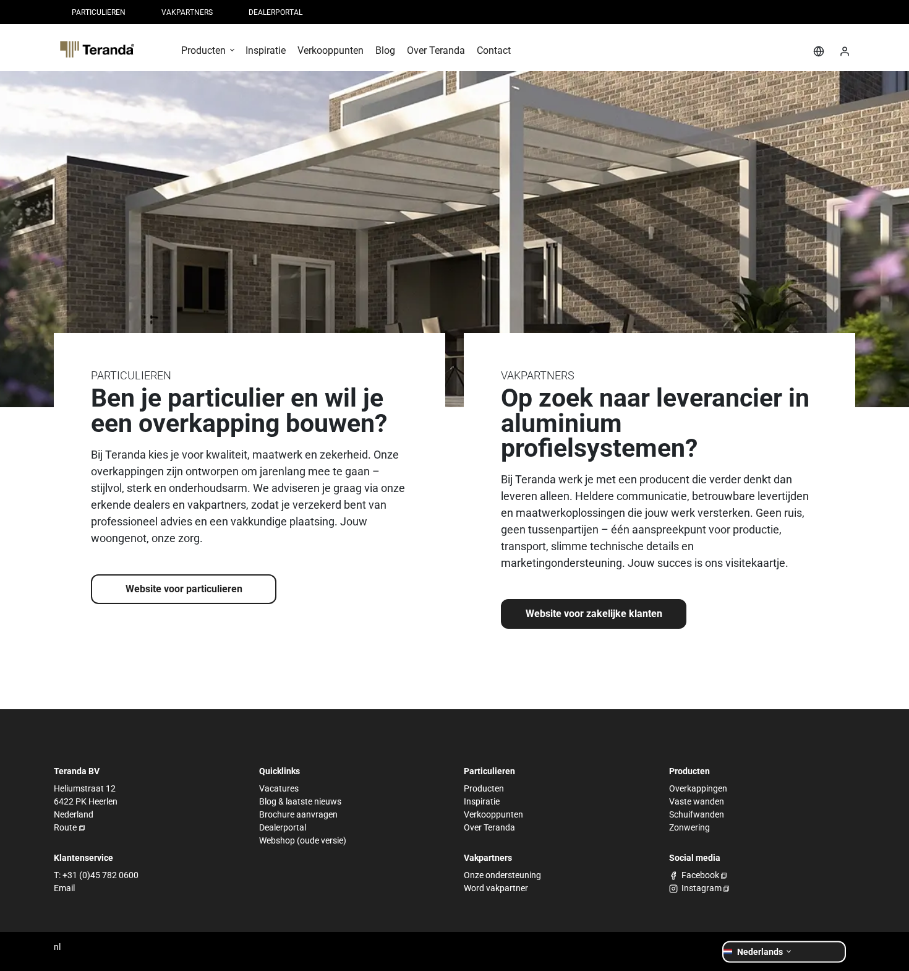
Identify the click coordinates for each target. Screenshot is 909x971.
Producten (484, 788)
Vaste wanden (696, 801)
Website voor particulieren (184, 589)
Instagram (701, 888)
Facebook (700, 875)
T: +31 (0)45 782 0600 (96, 875)
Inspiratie (482, 801)
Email (64, 888)
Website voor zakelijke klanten (594, 613)
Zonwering (689, 827)
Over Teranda (489, 827)
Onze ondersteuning (502, 875)
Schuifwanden (696, 814)
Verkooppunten (493, 814)
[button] (207, 54)
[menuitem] (98, 12)
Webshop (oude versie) (302, 840)
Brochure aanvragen (298, 814)
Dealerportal (282, 827)
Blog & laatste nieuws (300, 801)
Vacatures (279, 788)
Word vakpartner (496, 888)
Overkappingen (698, 788)
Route (65, 827)
